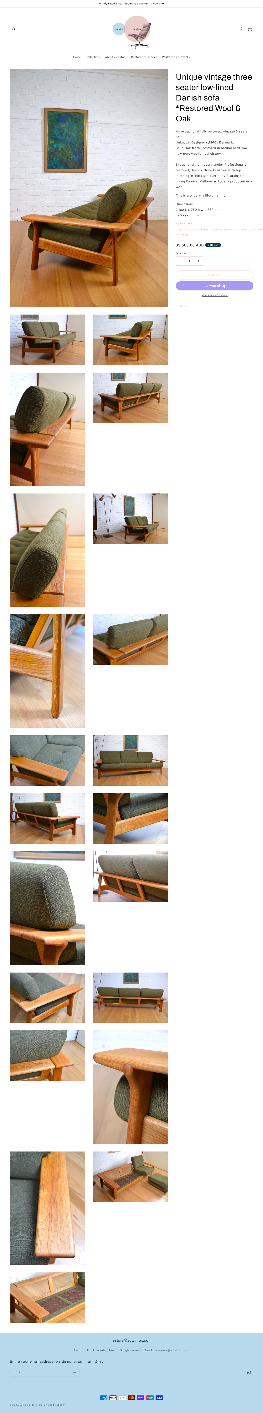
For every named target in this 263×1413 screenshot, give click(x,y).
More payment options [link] (215, 295)
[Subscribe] (74, 1372)
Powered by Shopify (54, 1405)
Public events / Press (101, 1350)
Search (78, 1350)
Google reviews (130, 1350)
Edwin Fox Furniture (31, 1405)
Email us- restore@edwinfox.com (167, 1350)
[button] (14, 29)
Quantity (181, 253)
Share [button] (184, 306)
